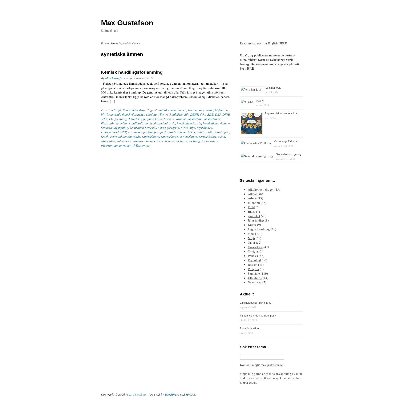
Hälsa (251, 211)
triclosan (107, 145)
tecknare (181, 141)
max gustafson (169, 128)
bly (103, 114)
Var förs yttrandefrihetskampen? (258, 315)
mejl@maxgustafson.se (267, 365)
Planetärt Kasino (249, 328)
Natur (126, 110)
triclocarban (210, 141)
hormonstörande (175, 119)
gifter (150, 119)
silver (221, 136)
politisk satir (215, 132)
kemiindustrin (166, 123)
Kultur (252, 225)
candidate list (155, 114)
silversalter (108, 141)
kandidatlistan (138, 123)
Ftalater (134, 119)
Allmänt (253, 194)
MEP (184, 128)
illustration (194, 119)
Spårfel (260, 100)
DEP (218, 114)
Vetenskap (138, 110)
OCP (123, 132)
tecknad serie (165, 141)
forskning (121, 119)
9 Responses (141, 145)
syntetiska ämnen (144, 141)
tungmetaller (122, 145)
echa (104, 119)
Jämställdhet (256, 220)
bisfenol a (221, 110)
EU (111, 119)
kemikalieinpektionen (217, 123)
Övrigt (252, 251)
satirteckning (169, 136)
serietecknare (188, 136)
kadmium (122, 123)
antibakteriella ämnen (172, 110)
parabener (135, 132)
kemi (153, 123)
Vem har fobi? (273, 87)
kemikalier (136, 128)
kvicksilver (152, 128)
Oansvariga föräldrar (286, 141)
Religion (253, 269)
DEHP (194, 114)
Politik (252, 256)
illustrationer (211, 119)
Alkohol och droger (261, 189)
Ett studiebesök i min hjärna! (256, 302)
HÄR (250, 68)
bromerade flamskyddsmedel (125, 114)
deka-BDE (206, 114)
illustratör (107, 123)
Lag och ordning (259, 229)
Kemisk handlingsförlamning (132, 72)
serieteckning (208, 136)
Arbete (252, 198)
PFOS (191, 132)
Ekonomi (254, 202)
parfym (148, 132)
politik (201, 132)
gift (143, 119)
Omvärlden (255, 247)
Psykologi (254, 260)
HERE (283, 43)
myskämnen (204, 128)
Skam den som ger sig (289, 154)
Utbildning (255, 278)
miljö (192, 128)
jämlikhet (254, 216)
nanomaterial (110, 132)
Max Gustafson (115, 78)
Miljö (117, 110)
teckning (194, 141)
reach (105, 136)
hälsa (158, 119)
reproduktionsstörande (125, 136)
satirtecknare (150, 136)
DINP (225, 114)
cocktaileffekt (174, 114)
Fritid (251, 207)
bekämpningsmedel (200, 110)
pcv (156, 132)
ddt (186, 114)
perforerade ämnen (173, 132)
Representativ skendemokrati (281, 113)
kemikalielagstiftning (114, 128)
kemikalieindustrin (189, 123)
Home (114, 43)
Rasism (252, 264)
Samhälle (254, 273)
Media (252, 233)
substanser (124, 141)
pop (226, 132)
